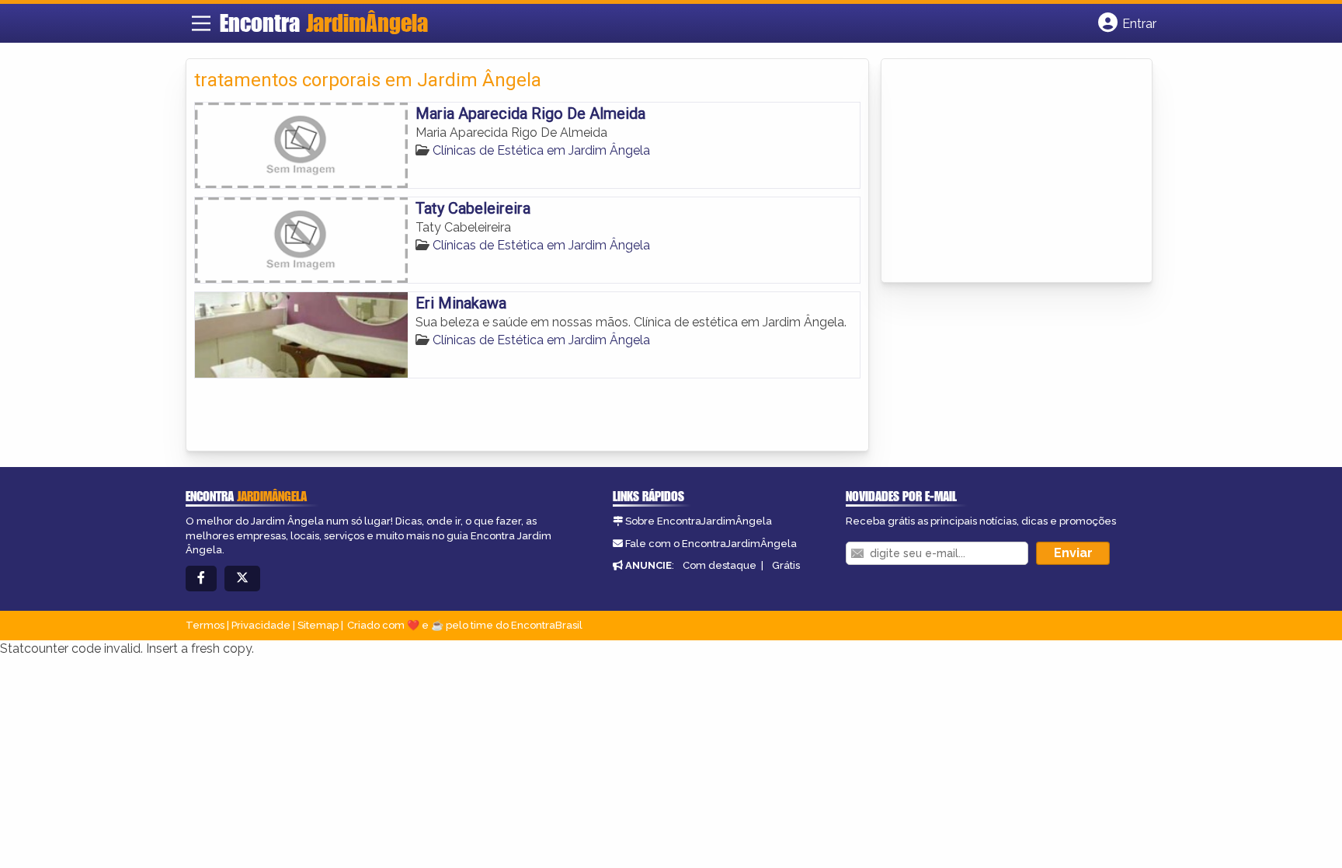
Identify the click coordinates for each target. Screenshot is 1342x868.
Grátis (786, 565)
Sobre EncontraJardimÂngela (698, 521)
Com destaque (719, 565)
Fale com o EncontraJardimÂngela (711, 543)
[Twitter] (242, 578)
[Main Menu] (201, 23)
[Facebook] (201, 578)
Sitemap (318, 625)
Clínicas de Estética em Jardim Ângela (541, 150)
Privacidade (260, 625)
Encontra (324, 23)
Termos (205, 625)
